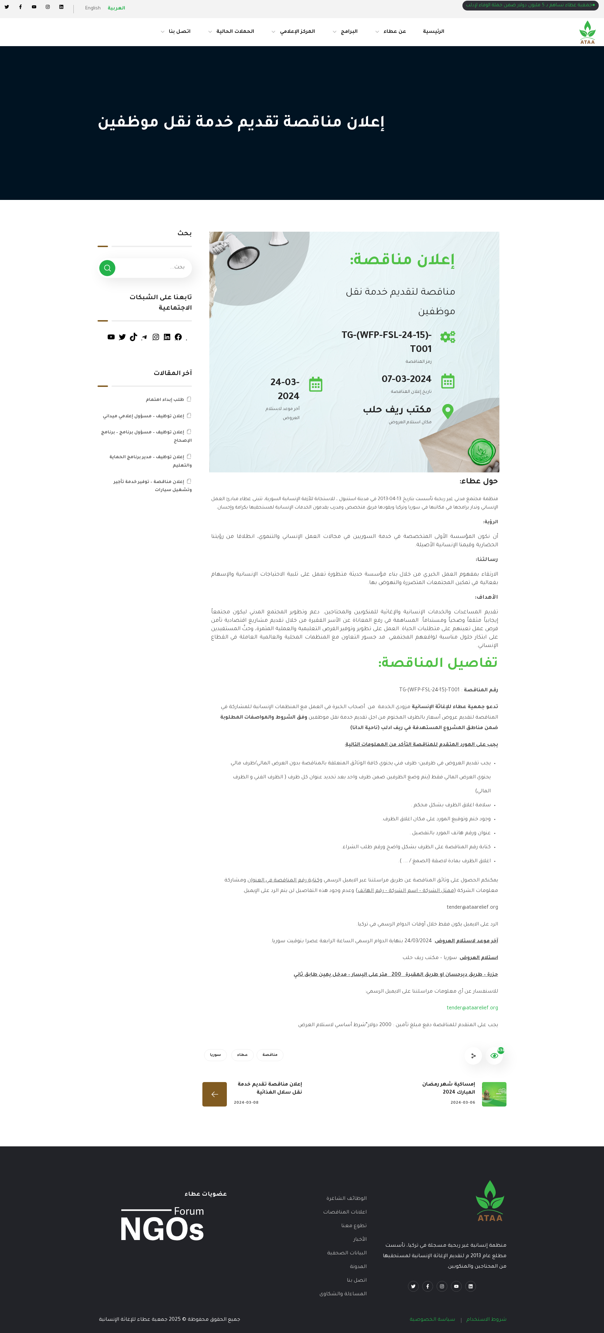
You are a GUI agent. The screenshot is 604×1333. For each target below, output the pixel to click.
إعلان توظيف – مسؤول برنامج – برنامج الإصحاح (146, 437)
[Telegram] (145, 340)
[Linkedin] (61, 7)
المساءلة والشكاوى (343, 1294)
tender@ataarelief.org (472, 1008)
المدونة (358, 1267)
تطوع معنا (354, 1226)
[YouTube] (111, 340)
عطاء (242, 1055)
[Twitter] (7, 7)
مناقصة (270, 1055)
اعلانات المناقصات (345, 1213)
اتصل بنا (357, 1281)
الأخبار (360, 1240)
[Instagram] (48, 7)
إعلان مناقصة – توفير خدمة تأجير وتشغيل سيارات (153, 486)
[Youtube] (456, 1286)
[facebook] (427, 1286)
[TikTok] (133, 340)
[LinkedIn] (167, 340)
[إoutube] (34, 7)
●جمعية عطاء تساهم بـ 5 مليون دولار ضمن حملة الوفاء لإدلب (530, 5)
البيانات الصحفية (347, 1253)
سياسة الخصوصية (432, 1320)
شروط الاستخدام (486, 1320)
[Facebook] (20, 7)
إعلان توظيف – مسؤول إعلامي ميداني (143, 416)
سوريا (215, 1055)
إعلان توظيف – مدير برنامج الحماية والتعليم (150, 461)
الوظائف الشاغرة (346, 1199)
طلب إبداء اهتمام (165, 400)
